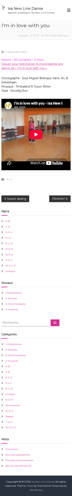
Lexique (10, 271)
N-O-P (9, 248)
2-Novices (11, 298)
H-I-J (36, 35)
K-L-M (9, 243)
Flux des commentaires (19, 460)
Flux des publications (17, 454)
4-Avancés (11, 309)
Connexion (11, 449)
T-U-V (8, 260)
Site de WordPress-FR (18, 465)
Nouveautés (12, 405)
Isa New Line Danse (25, 8)
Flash (30, 485)
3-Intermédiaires (15, 303)
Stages (9, 416)
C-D (7, 226)
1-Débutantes (13, 292)
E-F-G (8, 232)
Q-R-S (9, 254)
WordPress (36, 489)
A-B (7, 221)
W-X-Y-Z (10, 265)
